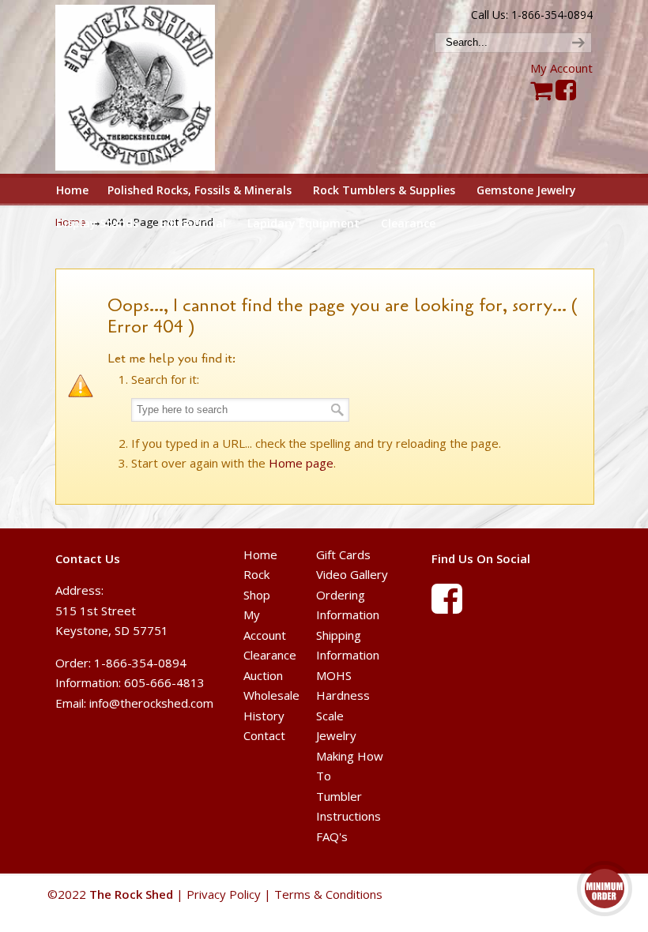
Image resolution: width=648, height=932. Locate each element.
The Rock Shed (149, 88)
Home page (301, 463)
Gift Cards (343, 554)
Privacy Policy (223, 894)
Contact (264, 735)
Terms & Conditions (328, 894)
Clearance (269, 655)
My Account (561, 68)
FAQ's (332, 836)
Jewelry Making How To (349, 755)
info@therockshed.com (151, 703)
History (263, 715)
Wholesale (271, 695)
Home (260, 554)
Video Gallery (352, 574)
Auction (263, 675)
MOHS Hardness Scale (343, 695)
